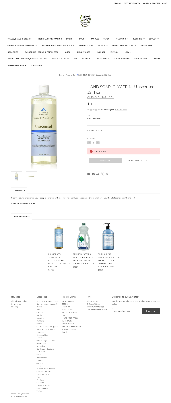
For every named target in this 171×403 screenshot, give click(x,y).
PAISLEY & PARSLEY (70, 312)
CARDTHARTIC (68, 301)
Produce (86, 58)
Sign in (146, 3)
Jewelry (114, 52)
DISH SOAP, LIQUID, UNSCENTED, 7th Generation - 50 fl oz (84, 260)
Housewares (83, 52)
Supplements (140, 58)
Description (19, 190)
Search (117, 3)
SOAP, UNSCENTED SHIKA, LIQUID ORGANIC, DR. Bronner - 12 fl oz (108, 262)
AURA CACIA (67, 321)
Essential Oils (86, 45)
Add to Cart (59, 239)
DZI (63, 315)
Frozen (101, 45)
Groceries (12, 52)
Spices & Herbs (122, 58)
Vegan (157, 58)
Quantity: (91, 138)
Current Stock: (94, 130)
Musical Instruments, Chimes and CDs (27, 58)
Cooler (152, 39)
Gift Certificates (132, 3)
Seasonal (102, 58)
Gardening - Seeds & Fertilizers (41, 52)
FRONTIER (66, 307)
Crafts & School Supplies (20, 45)
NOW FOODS (67, 310)
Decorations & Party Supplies (56, 45)
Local (127, 52)
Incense (101, 52)
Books (69, 39)
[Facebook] (88, 174)
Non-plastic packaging (50, 39)
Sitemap (14, 307)
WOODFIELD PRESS (70, 318)
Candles (95, 39)
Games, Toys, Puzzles (122, 45)
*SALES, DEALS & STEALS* (19, 39)
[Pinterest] (107, 174)
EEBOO (65, 304)
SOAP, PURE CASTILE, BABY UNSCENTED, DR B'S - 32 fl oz (59, 262)
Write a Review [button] (121, 110)
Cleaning (121, 39)
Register (156, 3)
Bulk (81, 39)
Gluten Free (146, 45)
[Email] (93, 174)
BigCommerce (25, 394)
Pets (75, 58)
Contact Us (36, 65)
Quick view (59, 234)
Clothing (137, 39)
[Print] (97, 174)
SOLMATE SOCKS (69, 329)
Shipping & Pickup (16, 65)
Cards (106, 39)
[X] (102, 174)
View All (65, 332)
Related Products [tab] (22, 216)
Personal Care (58, 58)
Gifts (67, 52)
